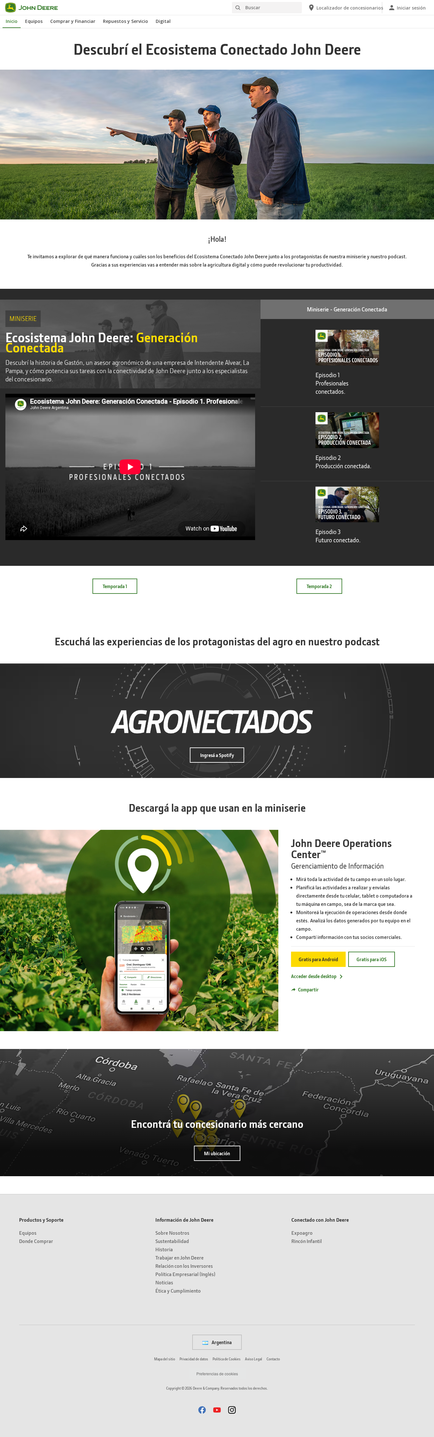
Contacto (273, 1359)
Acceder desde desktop (313, 976)
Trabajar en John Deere (179, 1257)
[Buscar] (237, 7)
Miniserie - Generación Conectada (347, 309)
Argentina (221, 1342)
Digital (163, 21)
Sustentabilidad (172, 1241)
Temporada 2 (319, 586)
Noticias (164, 1282)
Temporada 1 (115, 586)
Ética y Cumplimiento (178, 1290)
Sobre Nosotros (172, 1232)
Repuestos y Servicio (125, 21)
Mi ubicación (217, 1153)
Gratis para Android (318, 959)
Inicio (11, 21)
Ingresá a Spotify (217, 755)
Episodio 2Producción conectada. (343, 462)
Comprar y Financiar (72, 21)
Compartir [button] (308, 989)
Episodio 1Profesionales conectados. (332, 383)
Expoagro (302, 1232)
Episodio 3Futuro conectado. (338, 536)
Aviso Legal (253, 1359)
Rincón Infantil (306, 1241)
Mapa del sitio (164, 1359)
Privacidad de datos (194, 1359)
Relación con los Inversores (184, 1265)
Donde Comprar (36, 1241)
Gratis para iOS (371, 959)
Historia (164, 1249)
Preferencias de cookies (217, 1373)
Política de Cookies (227, 1359)
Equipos (34, 21)
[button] (330, 989)
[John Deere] (35, 8)
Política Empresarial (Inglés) (185, 1274)
